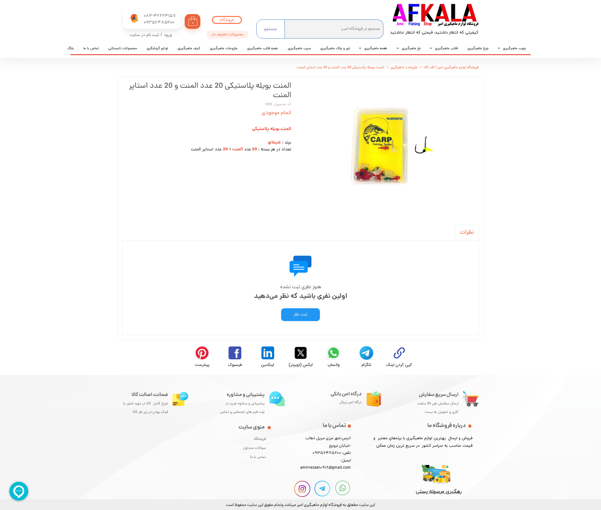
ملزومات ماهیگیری (224, 48)
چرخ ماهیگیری (478, 48)
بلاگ (70, 48)
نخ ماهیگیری (411, 48)
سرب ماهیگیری (299, 48)
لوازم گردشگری (157, 48)
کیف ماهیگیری (188, 48)
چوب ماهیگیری (514, 48)
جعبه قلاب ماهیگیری (262, 48)
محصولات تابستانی (122, 48)
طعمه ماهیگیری (376, 48)
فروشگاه (260, 439)
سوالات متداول (254, 448)
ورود (168, 35)
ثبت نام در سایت (144, 35)
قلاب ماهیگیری (446, 48)
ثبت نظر (300, 314)
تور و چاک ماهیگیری (335, 48)
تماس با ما (91, 48)
